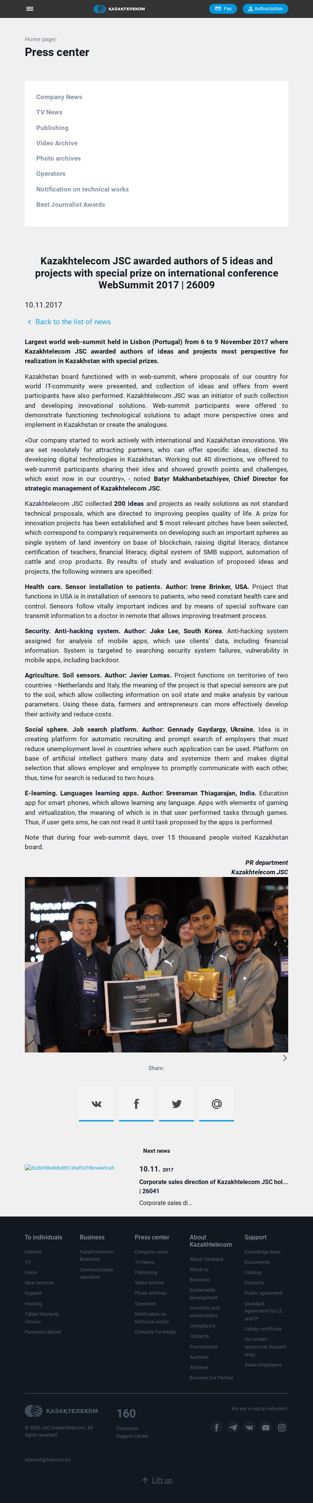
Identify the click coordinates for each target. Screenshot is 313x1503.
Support (33, 1293)
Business (200, 1280)
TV (28, 1262)
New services (39, 1283)
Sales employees (263, 1365)
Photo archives (58, 158)
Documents (257, 1262)
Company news (151, 1252)
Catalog (253, 1272)
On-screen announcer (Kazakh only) (265, 1346)
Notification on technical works (82, 189)
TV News (49, 112)
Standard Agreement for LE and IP (263, 1311)
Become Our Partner (211, 1378)
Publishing (52, 128)
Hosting (33, 1304)
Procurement (204, 1347)
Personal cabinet (43, 1332)
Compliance (202, 1326)
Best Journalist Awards (70, 204)
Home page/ (40, 39)
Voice (31, 1272)
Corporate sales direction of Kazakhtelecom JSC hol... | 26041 (213, 1186)
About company (206, 1259)
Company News (59, 97)
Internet (33, 1252)
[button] (285, 1059)
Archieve (199, 1367)
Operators (51, 173)
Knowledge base (263, 1252)
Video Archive (56, 143)
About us (199, 1269)
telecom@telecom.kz (48, 1460)
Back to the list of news (68, 322)
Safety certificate (263, 1329)
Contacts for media (155, 1332)
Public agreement (263, 1293)
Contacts (199, 1336)
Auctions (199, 1357)
